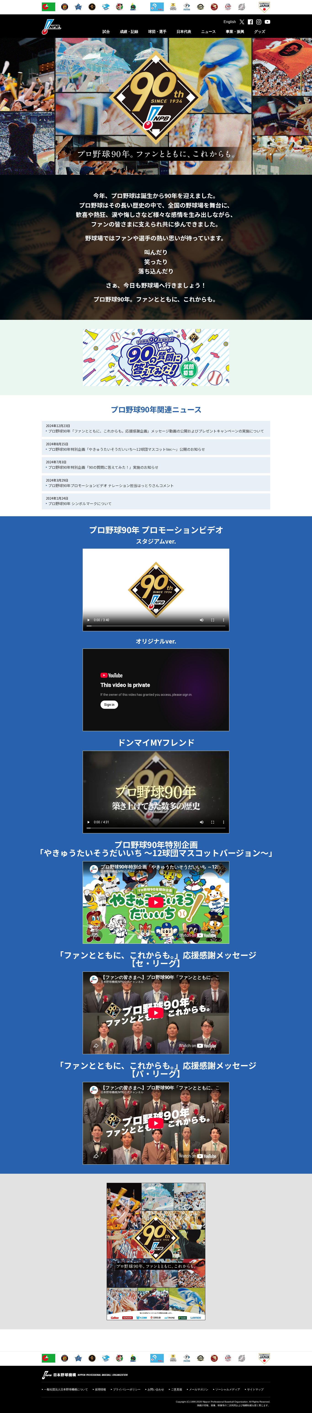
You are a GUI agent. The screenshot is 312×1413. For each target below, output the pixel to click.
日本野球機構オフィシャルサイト (63, 26)
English (230, 22)
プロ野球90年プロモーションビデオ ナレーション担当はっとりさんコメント (111, 485)
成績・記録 (129, 32)
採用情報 (100, 1389)
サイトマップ (255, 1389)
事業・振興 (235, 32)
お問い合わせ (156, 1389)
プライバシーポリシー (126, 1389)
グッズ (259, 32)
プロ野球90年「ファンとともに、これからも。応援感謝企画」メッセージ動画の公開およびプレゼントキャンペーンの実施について (156, 431)
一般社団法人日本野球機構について (66, 1389)
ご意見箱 (176, 1389)
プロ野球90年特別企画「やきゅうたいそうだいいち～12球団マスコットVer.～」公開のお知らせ (126, 449)
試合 (106, 32)
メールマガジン (198, 1389)
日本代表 (184, 32)
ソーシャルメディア (227, 1389)
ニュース (208, 32)
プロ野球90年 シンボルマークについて (80, 503)
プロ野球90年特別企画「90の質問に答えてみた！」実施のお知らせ (103, 467)
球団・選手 (157, 32)
